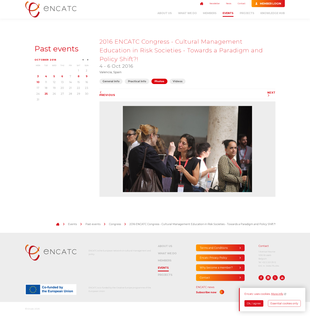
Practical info (137, 81)
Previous (107, 95)
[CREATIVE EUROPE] (50, 289)
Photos (159, 81)
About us (164, 13)
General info (111, 81)
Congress (115, 224)
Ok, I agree (254, 303)
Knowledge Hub (272, 13)
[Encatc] (50, 9)
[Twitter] (275, 277)
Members (210, 13)
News (228, 3)
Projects (247, 13)
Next (271, 92)
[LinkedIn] (268, 277)
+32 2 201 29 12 (269, 262)
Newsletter (215, 3)
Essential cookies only (284, 303)
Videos (177, 81)
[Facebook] (261, 277)
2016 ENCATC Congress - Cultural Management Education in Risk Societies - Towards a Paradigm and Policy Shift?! (202, 224)
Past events (56, 48)
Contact (241, 3)
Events (228, 13)
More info (277, 293)
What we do (187, 13)
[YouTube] (282, 277)
